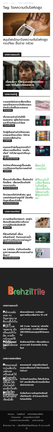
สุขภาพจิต (7, 227)
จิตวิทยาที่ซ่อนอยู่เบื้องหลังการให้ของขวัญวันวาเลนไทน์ (17, 167)
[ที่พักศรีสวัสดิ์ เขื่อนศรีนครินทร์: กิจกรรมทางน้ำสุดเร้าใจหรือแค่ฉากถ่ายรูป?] (42, 238)
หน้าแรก (11, 414)
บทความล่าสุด (37, 420)
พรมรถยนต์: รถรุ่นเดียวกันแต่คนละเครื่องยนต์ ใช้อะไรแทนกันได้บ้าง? (34, 367)
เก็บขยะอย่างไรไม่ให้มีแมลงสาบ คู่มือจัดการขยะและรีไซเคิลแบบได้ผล (16, 120)
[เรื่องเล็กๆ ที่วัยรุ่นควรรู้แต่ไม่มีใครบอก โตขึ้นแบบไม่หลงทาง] (26, 75)
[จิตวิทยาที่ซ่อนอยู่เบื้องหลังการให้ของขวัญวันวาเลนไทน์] (42, 169)
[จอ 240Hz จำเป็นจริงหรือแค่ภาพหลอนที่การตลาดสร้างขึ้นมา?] (42, 253)
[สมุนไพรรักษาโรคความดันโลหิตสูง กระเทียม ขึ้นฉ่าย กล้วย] (26, 24)
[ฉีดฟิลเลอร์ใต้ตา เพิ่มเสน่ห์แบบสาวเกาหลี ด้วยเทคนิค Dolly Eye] (10, 346)
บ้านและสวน (8, 110)
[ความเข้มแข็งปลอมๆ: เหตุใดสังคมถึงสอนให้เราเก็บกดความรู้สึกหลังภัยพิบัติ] (42, 223)
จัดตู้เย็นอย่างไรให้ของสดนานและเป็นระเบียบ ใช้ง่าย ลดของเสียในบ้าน (16, 135)
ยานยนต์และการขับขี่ (11, 203)
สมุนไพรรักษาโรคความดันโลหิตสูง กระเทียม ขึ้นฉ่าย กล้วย (25, 41)
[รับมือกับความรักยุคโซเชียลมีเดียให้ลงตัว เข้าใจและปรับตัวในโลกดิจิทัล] (10, 397)
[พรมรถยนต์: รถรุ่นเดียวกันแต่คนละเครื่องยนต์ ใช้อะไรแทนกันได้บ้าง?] (10, 373)
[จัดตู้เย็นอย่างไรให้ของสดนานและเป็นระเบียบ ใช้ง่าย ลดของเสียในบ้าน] (42, 136)
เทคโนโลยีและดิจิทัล (35, 414)
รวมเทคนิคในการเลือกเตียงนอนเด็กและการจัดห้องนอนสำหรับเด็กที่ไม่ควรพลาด (17, 104)
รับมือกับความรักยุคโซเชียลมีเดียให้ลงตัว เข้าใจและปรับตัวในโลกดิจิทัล (34, 396)
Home (5, 3)
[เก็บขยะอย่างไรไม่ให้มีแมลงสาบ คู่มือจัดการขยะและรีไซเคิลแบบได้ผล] (42, 120)
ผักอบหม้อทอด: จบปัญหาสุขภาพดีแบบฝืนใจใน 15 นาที (33, 313)
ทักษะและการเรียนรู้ (10, 188)
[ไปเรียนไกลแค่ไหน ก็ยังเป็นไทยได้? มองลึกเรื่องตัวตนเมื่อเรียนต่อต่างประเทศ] (10, 387)
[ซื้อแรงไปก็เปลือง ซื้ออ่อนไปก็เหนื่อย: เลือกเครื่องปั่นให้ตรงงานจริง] (42, 186)
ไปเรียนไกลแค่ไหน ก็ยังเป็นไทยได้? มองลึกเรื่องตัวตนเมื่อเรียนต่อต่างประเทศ (35, 382)
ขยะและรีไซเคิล (9, 125)
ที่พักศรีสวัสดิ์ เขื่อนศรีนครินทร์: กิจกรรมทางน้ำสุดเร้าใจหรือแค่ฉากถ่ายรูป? (17, 237)
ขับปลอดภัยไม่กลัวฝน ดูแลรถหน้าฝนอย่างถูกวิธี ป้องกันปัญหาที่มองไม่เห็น (18, 197)
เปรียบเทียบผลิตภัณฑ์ (11, 258)
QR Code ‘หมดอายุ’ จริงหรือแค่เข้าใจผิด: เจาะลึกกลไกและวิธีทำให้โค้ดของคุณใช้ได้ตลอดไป (34, 331)
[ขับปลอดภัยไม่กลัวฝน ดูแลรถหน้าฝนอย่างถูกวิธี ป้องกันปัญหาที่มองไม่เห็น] (42, 198)
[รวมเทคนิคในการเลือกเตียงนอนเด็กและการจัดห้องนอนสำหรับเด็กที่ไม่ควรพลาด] (42, 105)
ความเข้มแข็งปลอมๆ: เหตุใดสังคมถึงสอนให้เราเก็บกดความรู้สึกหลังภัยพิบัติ (17, 222)
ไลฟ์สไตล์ (7, 171)
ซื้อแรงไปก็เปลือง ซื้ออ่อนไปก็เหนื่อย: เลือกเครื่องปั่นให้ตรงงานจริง (18, 182)
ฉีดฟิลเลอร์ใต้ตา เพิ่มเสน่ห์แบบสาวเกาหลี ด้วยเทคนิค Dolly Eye (34, 344)
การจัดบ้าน (7, 140)
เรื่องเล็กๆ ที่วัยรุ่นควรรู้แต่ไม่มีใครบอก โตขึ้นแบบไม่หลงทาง (24, 83)
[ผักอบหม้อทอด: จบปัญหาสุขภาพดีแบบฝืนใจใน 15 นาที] (10, 318)
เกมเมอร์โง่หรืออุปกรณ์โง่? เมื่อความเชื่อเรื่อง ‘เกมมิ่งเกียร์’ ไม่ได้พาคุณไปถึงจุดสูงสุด (17, 152)
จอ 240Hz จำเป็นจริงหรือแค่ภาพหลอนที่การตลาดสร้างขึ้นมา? (18, 252)
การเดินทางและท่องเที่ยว (12, 243)
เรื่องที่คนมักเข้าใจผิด (11, 159)
